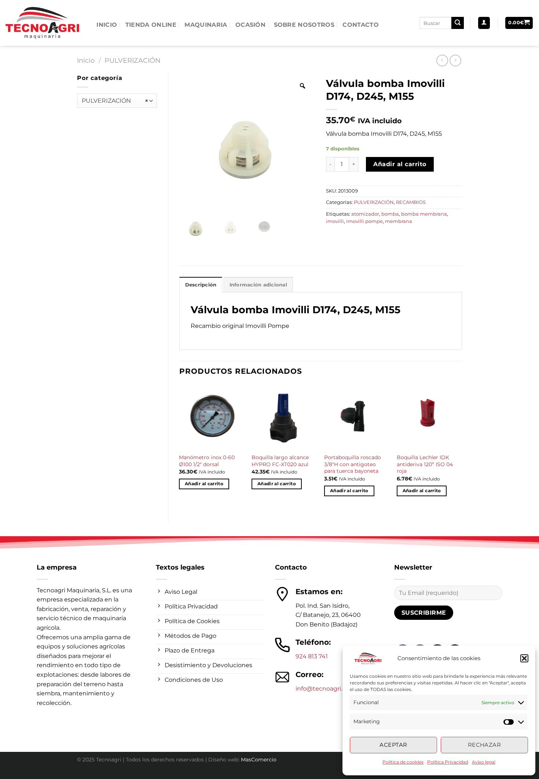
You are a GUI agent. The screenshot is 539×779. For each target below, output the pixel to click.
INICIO (106, 24)
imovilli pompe (364, 221)
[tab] (201, 284)
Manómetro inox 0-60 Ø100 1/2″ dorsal (207, 461)
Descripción (201, 285)
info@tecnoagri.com (325, 688)
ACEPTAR (393, 744)
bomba (390, 214)
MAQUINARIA (205, 24)
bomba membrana (424, 214)
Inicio (86, 60)
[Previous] (179, 447)
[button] (524, 658)
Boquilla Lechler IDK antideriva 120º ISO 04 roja (425, 464)
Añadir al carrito (399, 164)
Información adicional (258, 285)
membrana (398, 221)
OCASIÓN (250, 24)
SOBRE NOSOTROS (304, 24)
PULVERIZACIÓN (132, 60)
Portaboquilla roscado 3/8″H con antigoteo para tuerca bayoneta (352, 464)
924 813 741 (312, 656)
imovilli (335, 221)
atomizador (365, 214)
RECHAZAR (484, 744)
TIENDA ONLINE (150, 24)
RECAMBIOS (411, 202)
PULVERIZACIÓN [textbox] (115, 100)
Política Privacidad (447, 762)
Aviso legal (483, 762)
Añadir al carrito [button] (204, 483)
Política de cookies (402, 762)
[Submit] (457, 23)
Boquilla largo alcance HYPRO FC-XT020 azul (280, 461)
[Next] (461, 447)
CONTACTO (360, 24)
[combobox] (117, 101)
